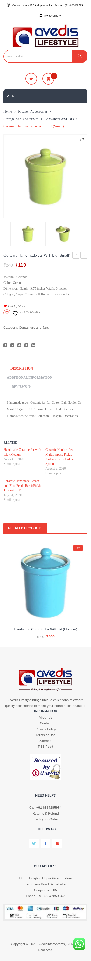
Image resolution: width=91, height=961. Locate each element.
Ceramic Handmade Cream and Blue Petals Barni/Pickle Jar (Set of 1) (22, 485)
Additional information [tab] (29, 377)
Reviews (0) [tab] (22, 386)
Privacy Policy (45, 729)
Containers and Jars (59, 119)
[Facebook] (5, 345)
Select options (45, 633)
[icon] (31, 78)
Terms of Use (45, 735)
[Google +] (26, 345)
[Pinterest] (19, 345)
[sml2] (63, 234)
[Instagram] (57, 843)
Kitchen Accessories (33, 111)
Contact (45, 723)
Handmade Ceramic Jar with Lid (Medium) (76, 256)
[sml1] (46, 176)
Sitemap (45, 741)
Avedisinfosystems (51, 944)
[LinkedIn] (33, 345)
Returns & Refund (45, 813)
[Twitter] (12, 345)
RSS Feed (45, 746)
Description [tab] (21, 368)
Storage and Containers (21, 119)
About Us (45, 717)
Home (8, 111)
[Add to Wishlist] (45, 617)
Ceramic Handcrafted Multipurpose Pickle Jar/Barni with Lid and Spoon (84, 256)
